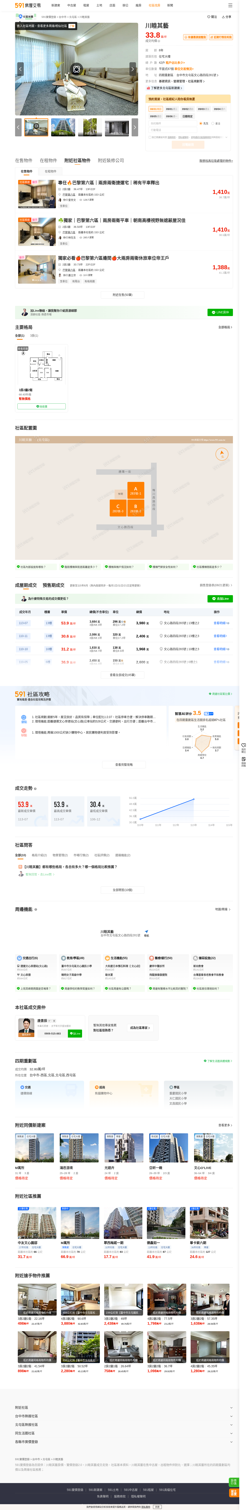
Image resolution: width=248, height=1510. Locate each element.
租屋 (86, 5)
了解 (71, 26)
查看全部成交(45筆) (122, 675)
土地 (99, 5)
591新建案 (95, 1489)
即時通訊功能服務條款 (201, 137)
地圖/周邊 (221, 909)
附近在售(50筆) (122, 294)
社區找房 (154, 5)
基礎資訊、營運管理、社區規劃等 (180, 81)
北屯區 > (74, 16)
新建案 (55, 5)
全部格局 (224, 327)
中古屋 (71, 5)
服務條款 (172, 137)
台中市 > (64, 16)
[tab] (26, 171)
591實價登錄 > (50, 16)
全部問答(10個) (122, 890)
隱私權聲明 (183, 137)
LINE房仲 (223, 312)
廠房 (138, 5)
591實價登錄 (75, 1489)
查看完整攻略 (124, 764)
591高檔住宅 (167, 1489)
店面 (112, 5)
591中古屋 (131, 1489)
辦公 (125, 5)
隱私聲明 (145, 1507)
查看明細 (219, 623)
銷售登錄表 (214, 585)
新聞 (170, 5)
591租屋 (148, 1489)
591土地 (113, 1489)
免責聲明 (103, 1496)
